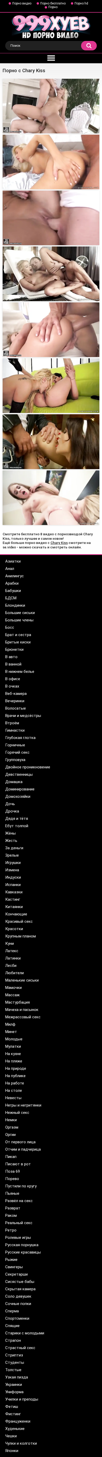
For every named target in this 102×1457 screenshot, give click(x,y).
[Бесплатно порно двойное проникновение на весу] (51, 106)
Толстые (13, 1369)
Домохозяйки (17, 796)
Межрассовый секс (23, 1017)
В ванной (13, 664)
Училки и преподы (21, 1399)
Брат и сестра (18, 634)
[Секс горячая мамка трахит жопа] (51, 497)
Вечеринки (14, 701)
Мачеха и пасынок (21, 1009)
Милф (10, 1024)
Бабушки (13, 590)
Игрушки (13, 862)
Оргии (10, 1134)
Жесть (11, 840)
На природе (15, 1068)
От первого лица (20, 1142)
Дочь (10, 803)
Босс (9, 627)
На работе (14, 1083)
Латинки (13, 958)
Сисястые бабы (19, 1281)
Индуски (13, 877)
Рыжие (11, 1259)
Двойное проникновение (27, 767)
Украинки (13, 1384)
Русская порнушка (21, 1245)
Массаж (12, 995)
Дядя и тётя (16, 818)
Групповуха (15, 759)
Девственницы (19, 774)
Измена (12, 870)
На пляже (13, 1061)
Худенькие (15, 1428)
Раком (11, 1215)
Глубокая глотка (20, 737)
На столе (13, 1090)
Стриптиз (14, 1355)
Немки (11, 1120)
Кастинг (12, 899)
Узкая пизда (16, 1377)
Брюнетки (14, 649)
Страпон (13, 1340)
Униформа (14, 1392)
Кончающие (16, 914)
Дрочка (12, 811)
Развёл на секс (19, 1200)
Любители (14, 973)
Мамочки (13, 987)
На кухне (13, 1053)
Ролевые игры (18, 1237)
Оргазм (11, 1127)
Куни (9, 943)
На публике (15, 1075)
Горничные (15, 745)
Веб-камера (16, 693)
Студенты (14, 1362)
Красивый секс (19, 921)
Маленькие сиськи (22, 980)
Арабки (12, 583)
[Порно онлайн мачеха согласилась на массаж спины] (51, 218)
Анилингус (14, 576)
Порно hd (81, 3)
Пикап (10, 1156)
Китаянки (14, 906)
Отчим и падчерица (23, 1149)
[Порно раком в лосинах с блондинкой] (51, 329)
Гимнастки (15, 730)
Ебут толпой (16, 826)
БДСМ (10, 598)
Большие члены (19, 620)
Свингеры (14, 1267)
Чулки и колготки (21, 1443)
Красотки (14, 928)
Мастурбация (17, 1002)
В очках (12, 686)
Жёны (10, 833)
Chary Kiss (59, 543)
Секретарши (16, 1274)
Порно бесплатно (53, 3)
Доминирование (20, 789)
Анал (9, 568)
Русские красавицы (23, 1252)
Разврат (12, 1208)
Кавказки (13, 892)
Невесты (13, 1098)
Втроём (12, 723)
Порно (53, 7)
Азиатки (13, 561)
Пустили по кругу (21, 1186)
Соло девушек (18, 1296)
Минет (11, 1031)
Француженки (17, 1421)
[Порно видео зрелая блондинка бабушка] (51, 274)
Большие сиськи (20, 612)
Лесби (10, 965)
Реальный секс (18, 1222)
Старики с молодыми (24, 1333)
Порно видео (21, 3)
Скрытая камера (20, 1289)
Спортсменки (17, 1318)
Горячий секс (17, 752)
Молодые (13, 1039)
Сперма (12, 1311)
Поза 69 (12, 1171)
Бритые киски (18, 642)
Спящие (12, 1325)
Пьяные (12, 1193)
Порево (12, 1178)
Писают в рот (18, 1164)
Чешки (11, 1436)
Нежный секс (17, 1112)
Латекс (11, 950)
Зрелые (12, 855)
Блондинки (15, 605)
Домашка (13, 781)
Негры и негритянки (23, 1105)
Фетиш (11, 1406)
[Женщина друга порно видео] (51, 441)
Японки (11, 1450)
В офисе (12, 679)
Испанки (13, 884)
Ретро (10, 1230)
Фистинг (13, 1414)
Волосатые (15, 708)
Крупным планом (20, 936)
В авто (11, 656)
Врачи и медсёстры (23, 715)
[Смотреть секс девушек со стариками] (51, 162)
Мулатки (13, 1046)
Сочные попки (18, 1303)
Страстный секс (20, 1347)
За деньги (14, 848)
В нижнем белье (19, 671)
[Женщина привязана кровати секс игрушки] (51, 385)
